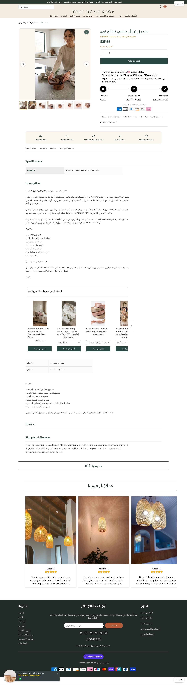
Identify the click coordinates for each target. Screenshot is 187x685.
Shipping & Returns (66, 148)
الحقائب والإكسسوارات (150, 628)
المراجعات (22, 643)
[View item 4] (51, 105)
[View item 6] (69, 105)
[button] (179, 3)
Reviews (53, 148)
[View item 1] (23, 105)
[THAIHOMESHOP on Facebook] (86, 633)
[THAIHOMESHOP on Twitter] (81, 633)
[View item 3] (42, 105)
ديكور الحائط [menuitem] (75, 16)
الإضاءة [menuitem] (64, 16)
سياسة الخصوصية (25, 639)
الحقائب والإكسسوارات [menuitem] (105, 16)
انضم (20, 617)
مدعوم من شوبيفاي (103, 663)
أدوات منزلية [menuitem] (88, 16)
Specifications (31, 148)
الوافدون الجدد (147, 612)
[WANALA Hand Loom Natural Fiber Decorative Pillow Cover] (40, 313)
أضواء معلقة (146, 618)
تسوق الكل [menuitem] (53, 16)
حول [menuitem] (120, 16)
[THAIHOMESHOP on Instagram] (106, 633)
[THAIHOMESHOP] (93, 12)
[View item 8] (87, 105)
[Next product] (131, 326)
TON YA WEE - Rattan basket (29, 675)
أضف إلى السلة (40, 349)
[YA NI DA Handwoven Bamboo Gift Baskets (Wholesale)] (127, 313)
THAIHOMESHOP (90, 663)
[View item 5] (60, 105)
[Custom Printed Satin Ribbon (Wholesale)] (98, 313)
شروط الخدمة (24, 630)
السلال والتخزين (147, 634)
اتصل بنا (21, 626)
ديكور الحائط (146, 623)
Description (43, 148)
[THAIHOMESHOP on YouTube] (91, 633)
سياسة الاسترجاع (25, 634)
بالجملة (21, 613)
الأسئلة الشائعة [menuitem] (131, 16)
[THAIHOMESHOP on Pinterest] (96, 633)
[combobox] (69, 342)
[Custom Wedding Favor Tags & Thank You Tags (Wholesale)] (69, 313)
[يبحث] (21, 7)
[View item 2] (32, 105)
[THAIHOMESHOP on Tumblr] (101, 633)
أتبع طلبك (22, 621)
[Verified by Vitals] (20, 679)
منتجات (41, 23)
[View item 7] (78, 105)
